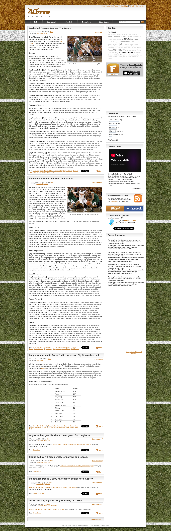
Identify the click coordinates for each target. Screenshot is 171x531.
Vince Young (113, 36)
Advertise (132, 6)
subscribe (114, 201)
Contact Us (140, 6)
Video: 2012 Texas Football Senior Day (121, 179)
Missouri (31, 427)
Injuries (44, 493)
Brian (49, 359)
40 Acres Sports (38, 13)
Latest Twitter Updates (118, 215)
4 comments (98, 32)
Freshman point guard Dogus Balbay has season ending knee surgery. (53, 487)
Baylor (35, 426)
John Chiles (138, 42)
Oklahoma (45, 427)
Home (103, 6)
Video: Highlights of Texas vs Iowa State (121, 181)
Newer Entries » (97, 519)
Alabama (135, 36)
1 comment (99, 359)
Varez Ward (50, 172)
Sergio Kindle (127, 34)
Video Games (117, 39)
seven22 (80, 525)
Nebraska (38, 427)
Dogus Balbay (58, 171)
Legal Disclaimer (94, 525)
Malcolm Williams (113, 34)
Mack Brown (125, 42)
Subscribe (109, 6)
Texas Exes (127, 52)
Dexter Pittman (48, 171)
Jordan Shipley (117, 57)
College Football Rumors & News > (134, 352)
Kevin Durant (127, 36)
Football (34, 22)
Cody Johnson (126, 47)
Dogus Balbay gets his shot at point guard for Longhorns (59, 435)
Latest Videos (114, 146)
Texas (43, 368)
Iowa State (60, 426)
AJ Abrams (36, 347)
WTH (126, 50)
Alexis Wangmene (38, 171)
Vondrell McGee (128, 56)
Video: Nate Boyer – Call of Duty (120, 174)
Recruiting (86, 22)
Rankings (62, 427)
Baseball (69, 22)
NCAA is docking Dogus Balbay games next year (77, 466)
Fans (125, 44)
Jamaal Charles (118, 46)
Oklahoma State (53, 427)
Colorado (44, 426)
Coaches (123, 55)
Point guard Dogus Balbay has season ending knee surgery (61, 479)
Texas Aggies (70, 427)
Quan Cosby (137, 52)
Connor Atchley (65, 347)
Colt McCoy (119, 50)
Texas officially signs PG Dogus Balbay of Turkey (55, 500)
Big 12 (39, 426)
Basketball (51, 22)
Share (100, 171)
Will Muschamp (132, 55)
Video (125, 39)
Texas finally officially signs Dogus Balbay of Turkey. (46, 509)
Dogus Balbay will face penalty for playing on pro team (58, 457)
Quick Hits (47, 440)
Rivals (121, 44)
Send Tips (124, 6)
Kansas (66, 426)
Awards (110, 42)
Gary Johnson (67, 171)
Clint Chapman (56, 347)
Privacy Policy (105, 525)
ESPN (132, 42)
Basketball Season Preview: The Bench (50, 28)
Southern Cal (112, 55)
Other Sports (104, 22)
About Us (117, 6)
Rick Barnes (42, 172)
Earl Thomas (132, 50)
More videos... (137, 188)
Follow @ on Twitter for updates (126, 221)
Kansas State (74, 426)
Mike (51, 32)
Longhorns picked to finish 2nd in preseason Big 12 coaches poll (64, 355)
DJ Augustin (116, 42)
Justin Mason (66, 349)
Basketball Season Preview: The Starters (51, 178)
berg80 (86, 525)
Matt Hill (35, 172)
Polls (113, 52)
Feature (46, 33)
